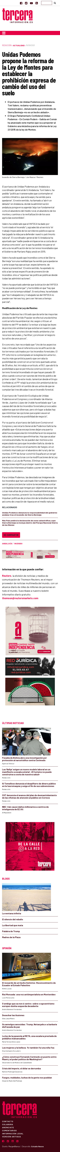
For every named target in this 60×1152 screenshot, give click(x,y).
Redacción (6, 45)
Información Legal (12, 1133)
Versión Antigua (11, 1136)
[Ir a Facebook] (21, 3)
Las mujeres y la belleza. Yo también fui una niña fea (28, 1047)
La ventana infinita (11, 913)
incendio (18, 543)
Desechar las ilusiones (13, 1015)
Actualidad (19, 45)
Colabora (7, 1124)
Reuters (6, 575)
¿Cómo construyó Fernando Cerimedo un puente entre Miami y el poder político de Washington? (29, 1058)
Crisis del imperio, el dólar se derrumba (21, 1068)
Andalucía (7, 543)
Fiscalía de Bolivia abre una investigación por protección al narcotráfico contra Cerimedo (24, 759)
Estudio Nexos (37, 1146)
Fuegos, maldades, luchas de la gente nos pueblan (27, 1077)
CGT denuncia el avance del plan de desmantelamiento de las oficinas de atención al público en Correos (29, 796)
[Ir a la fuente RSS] (36, 3)
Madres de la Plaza (11, 937)
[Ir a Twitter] (26, 3)
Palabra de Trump (11, 931)
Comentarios (9, 1130)
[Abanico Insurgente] (30, 697)
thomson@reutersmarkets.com (20, 598)
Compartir (12, 535)
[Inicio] (17, 15)
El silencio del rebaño (12, 919)
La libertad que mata (12, 925)
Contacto (7, 1121)
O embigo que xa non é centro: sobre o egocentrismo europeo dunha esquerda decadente (28, 1004)
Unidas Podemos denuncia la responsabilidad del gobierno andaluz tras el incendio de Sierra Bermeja (29, 513)
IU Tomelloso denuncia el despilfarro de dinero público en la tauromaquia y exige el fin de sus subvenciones (29, 784)
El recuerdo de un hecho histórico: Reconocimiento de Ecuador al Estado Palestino (29, 984)
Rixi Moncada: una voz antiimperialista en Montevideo (29, 994)
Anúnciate (8, 1127)
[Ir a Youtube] (31, 3)
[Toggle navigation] (3, 33)
